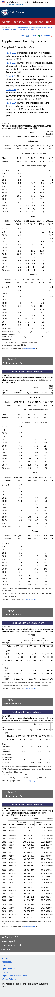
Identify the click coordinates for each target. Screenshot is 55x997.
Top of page (8, 359)
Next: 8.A (5, 950)
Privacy (5, 972)
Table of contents (11, 363)
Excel (33, 36)
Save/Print (45, 36)
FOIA (4, 965)
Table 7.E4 (11, 76)
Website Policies (9, 979)
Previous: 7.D (11, 937)
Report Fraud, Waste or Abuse (14, 976)
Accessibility (7, 962)
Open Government (9, 969)
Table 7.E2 (11, 52)
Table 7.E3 (11, 62)
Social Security (17, 12)
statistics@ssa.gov (29, 348)
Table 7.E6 (11, 103)
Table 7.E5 (11, 89)
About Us (5, 958)
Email (22, 36)
